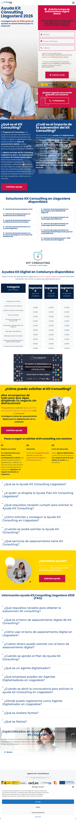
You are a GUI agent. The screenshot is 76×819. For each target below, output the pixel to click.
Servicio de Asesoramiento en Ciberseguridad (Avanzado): (54, 224)
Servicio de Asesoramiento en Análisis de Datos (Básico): (16, 215)
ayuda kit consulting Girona (31, 744)
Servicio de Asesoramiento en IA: (19, 209)
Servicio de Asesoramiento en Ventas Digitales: (16, 228)
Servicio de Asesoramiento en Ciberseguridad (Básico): (54, 218)
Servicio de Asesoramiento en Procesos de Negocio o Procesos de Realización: (17, 235)
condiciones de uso (60, 55)
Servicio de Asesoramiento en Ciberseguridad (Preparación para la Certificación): (57, 232)
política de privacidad (48, 55)
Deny (38, 807)
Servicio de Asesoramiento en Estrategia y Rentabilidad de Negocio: (54, 211)
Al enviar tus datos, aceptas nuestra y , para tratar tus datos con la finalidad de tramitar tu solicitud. (57, 55)
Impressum (38, 816)
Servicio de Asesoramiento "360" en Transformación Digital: (56, 239)
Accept (38, 802)
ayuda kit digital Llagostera (48, 277)
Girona (9, 752)
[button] (73, 787)
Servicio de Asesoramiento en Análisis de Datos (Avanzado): (16, 221)
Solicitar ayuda (58, 75)
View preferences (38, 812)
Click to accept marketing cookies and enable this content (38, 368)
